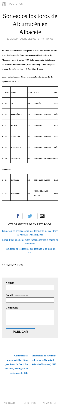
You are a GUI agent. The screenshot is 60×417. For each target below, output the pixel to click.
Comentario (12, 307)
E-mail (17, 295)
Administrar (50, 403)
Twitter (30, 216)
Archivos (30, 403)
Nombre (10, 282)
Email (42, 216)
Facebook (18, 216)
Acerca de (10, 403)
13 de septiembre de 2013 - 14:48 (25, 39)
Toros (49, 39)
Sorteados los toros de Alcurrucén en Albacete (30, 23)
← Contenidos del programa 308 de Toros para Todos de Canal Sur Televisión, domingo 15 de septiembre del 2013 (16, 364)
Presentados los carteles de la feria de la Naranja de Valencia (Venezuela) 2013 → (44, 362)
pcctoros (16, 4)
